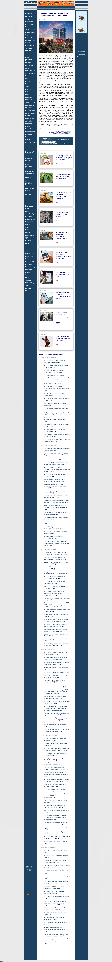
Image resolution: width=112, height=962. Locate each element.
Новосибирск (28, 216)
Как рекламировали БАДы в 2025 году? (56, 522)
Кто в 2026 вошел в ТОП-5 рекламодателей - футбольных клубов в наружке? (57, 469)
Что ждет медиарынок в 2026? (53, 939)
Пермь (27, 243)
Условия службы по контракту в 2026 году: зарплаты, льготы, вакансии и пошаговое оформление (56, 691)
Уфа (26, 238)
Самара (27, 224)
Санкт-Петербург (29, 214)
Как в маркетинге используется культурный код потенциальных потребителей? (54, 593)
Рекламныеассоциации (29, 172)
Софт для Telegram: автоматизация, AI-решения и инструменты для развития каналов (56, 543)
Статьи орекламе (28, 58)
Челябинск (28, 232)
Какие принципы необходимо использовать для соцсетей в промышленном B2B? (53, 381)
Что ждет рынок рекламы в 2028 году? (56, 408)
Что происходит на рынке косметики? (56, 877)
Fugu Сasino (49, 75)
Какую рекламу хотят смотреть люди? (56, 850)
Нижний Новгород (30, 219)
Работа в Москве (81, 51)
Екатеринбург (29, 222)
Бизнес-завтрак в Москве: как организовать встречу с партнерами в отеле (56, 486)
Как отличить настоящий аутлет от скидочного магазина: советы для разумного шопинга (55, 903)
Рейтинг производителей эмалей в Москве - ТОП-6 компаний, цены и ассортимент (55, 795)
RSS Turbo (29, 894)
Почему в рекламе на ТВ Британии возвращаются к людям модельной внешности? (55, 817)
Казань (27, 230)
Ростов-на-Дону (29, 235)
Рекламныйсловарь (29, 153)
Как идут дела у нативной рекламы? (55, 639)
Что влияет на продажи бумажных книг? (57, 896)
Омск (26, 227)
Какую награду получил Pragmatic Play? (57, 922)
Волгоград (28, 240)
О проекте (29, 195)
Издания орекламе (29, 159)
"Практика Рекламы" (67, 133)
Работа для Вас (81, 54)
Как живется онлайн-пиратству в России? (57, 942)
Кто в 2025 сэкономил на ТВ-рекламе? (56, 810)
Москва (27, 211)
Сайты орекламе (28, 165)
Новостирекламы (28, 15)
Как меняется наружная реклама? (55, 672)
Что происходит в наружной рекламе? (56, 832)
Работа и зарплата (81, 56)
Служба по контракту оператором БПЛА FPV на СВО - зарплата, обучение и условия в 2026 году (57, 604)
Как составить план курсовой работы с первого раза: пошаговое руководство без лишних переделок (56, 708)
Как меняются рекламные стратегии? (56, 841)
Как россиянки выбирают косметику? (56, 827)
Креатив (28, 177)
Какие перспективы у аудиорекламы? (56, 667)
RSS (27, 893)
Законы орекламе (28, 183)
